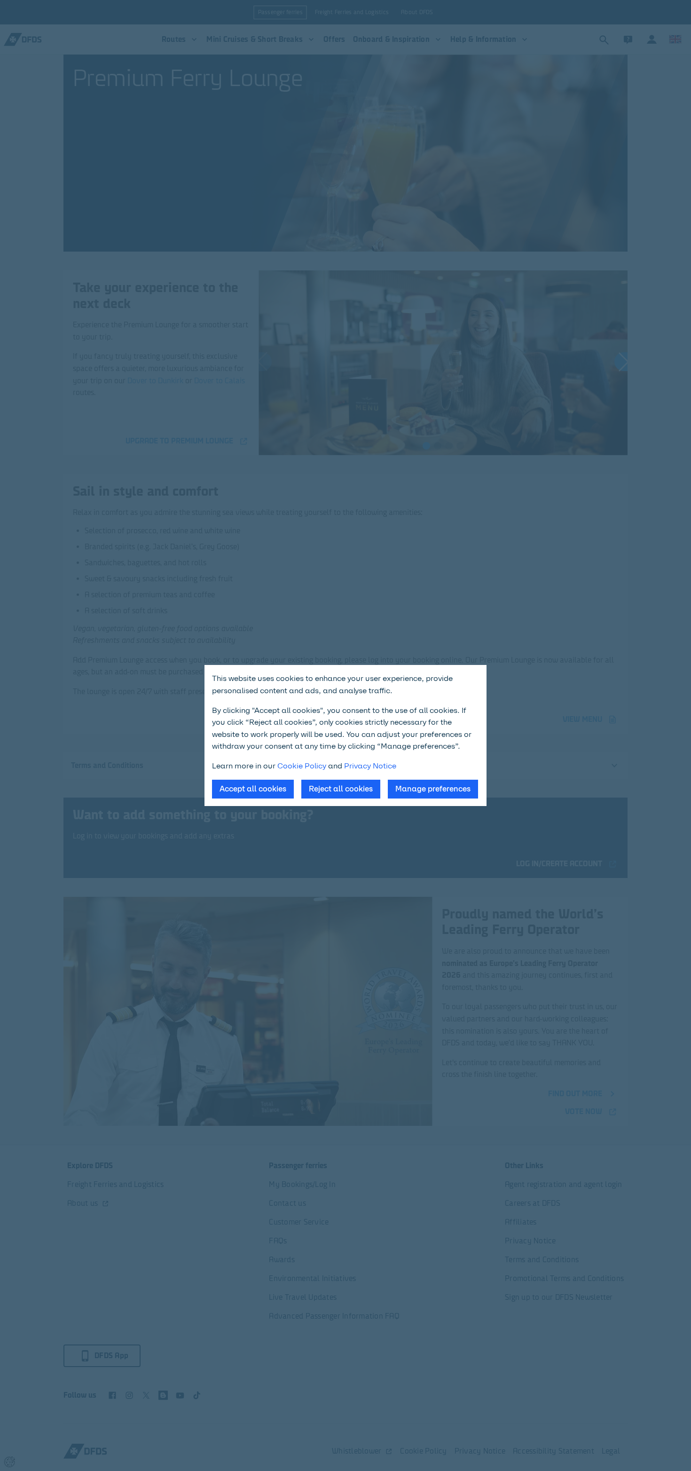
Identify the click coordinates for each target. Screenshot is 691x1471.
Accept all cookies (253, 788)
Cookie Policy (301, 765)
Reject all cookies (341, 788)
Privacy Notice (370, 765)
